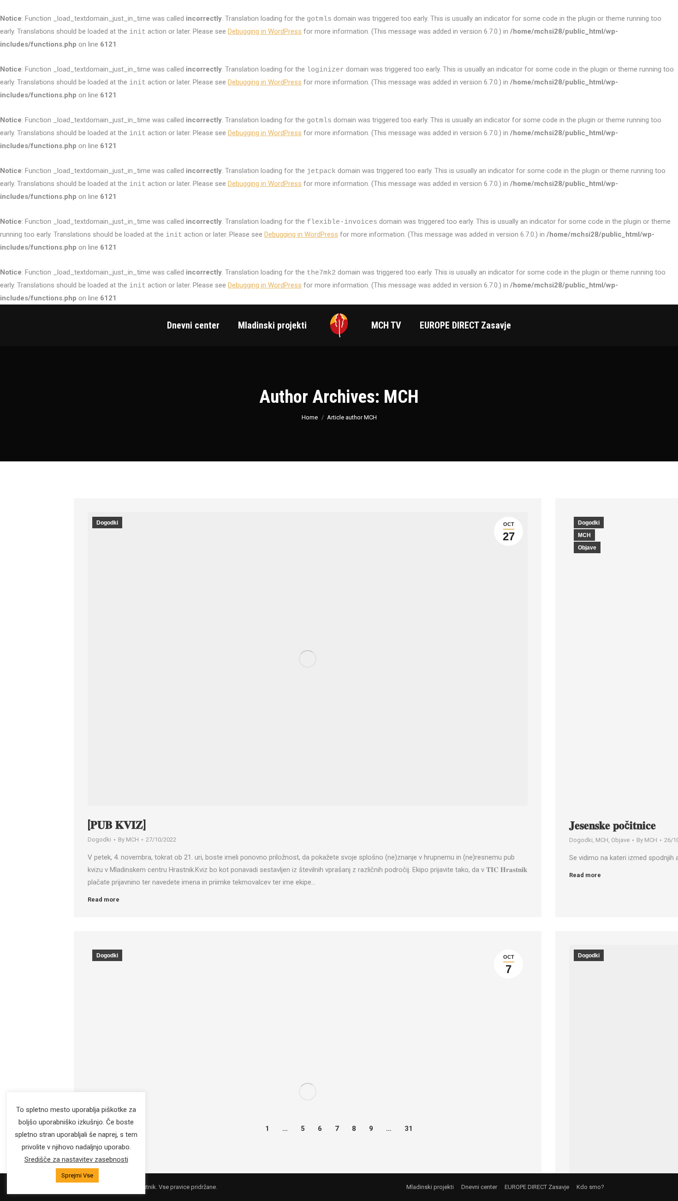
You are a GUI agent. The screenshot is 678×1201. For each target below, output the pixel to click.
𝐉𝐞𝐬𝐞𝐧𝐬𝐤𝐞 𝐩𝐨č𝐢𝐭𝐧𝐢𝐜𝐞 (612, 825)
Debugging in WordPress (265, 31)
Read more (103, 899)
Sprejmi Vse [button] (77, 1175)
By (128, 839)
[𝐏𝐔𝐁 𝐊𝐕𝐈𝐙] (117, 825)
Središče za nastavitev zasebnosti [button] (76, 1159)
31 (408, 1128)
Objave (587, 547)
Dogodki (107, 523)
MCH (401, 396)
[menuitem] (193, 325)
